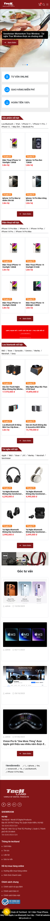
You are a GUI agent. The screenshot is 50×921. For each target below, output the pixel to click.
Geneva (28, 351)
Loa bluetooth (30, 769)
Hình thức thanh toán (12, 875)
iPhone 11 (26, 124)
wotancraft (12, 769)
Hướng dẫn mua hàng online (15, 871)
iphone (31, 766)
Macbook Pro (28, 127)
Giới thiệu (7, 846)
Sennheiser (6, 458)
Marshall (5, 354)
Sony (13, 354)
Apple (4, 455)
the (38, 766)
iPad (18, 124)
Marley (37, 351)
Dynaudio (19, 351)
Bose (10, 351)
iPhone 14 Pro (7, 231)
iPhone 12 (6, 127)
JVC (24, 455)
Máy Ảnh (16, 127)
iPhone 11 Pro (39, 124)
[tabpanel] (25, 175)
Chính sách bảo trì (11, 891)
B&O (3, 351)
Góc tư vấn (8, 859)
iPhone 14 (24, 229)
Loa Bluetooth (7, 124)
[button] (3, 38)
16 (21, 769)
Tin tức (6, 850)
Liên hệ (6, 855)
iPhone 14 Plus (37, 229)
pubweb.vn (26, 918)
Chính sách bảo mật (12, 895)
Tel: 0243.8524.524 (9, 826)
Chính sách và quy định (13, 887)
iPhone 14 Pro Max (23, 231)
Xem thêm (11, 42)
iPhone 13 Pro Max (9, 229)
